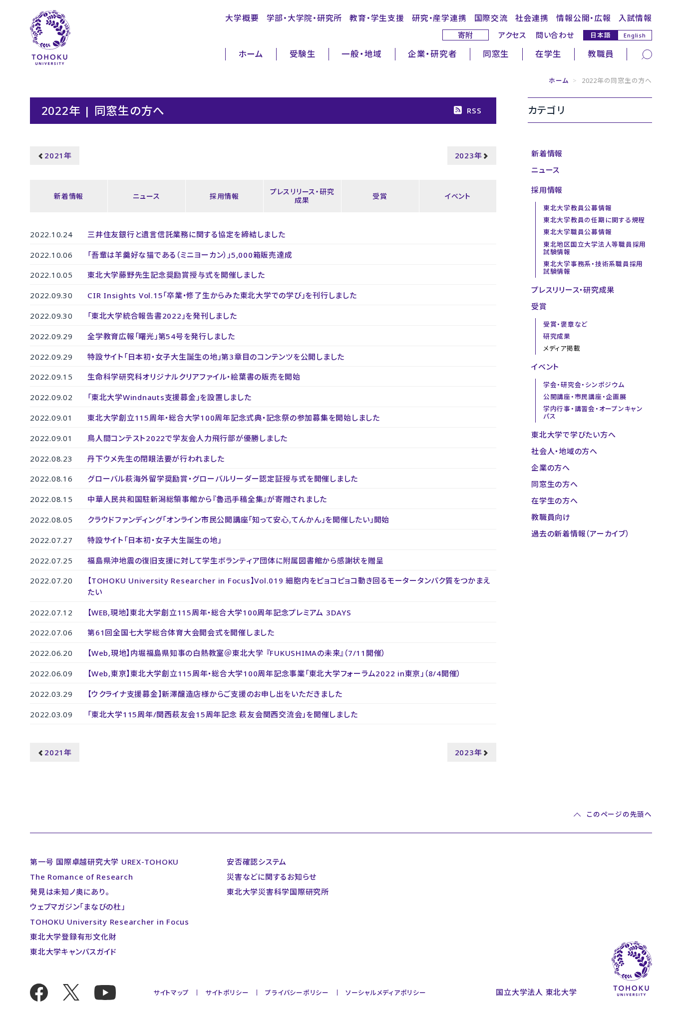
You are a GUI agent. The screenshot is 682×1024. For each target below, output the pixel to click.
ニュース (146, 196)
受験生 (303, 53)
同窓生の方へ (554, 484)
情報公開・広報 (583, 17)
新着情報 (68, 196)
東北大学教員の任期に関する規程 (594, 219)
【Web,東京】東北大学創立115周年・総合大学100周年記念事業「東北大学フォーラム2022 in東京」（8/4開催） (274, 673)
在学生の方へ (554, 501)
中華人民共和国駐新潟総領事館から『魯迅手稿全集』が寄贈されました (207, 499)
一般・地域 (361, 53)
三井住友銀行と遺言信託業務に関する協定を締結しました (186, 234)
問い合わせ (555, 35)
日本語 (600, 34)
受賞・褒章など (565, 324)
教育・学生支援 (376, 17)
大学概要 (242, 17)
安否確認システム (257, 862)
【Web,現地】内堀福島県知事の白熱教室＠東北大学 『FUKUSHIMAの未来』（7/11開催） (236, 653)
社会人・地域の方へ (564, 451)
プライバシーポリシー (297, 992)
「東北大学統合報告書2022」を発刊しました (162, 316)
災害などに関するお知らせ (272, 877)
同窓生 (496, 53)
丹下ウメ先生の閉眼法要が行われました (156, 459)
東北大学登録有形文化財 (73, 937)
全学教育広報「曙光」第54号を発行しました (161, 336)
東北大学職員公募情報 (577, 231)
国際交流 (491, 17)
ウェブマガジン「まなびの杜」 (77, 907)
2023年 (468, 155)
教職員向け (551, 517)
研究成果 (557, 336)
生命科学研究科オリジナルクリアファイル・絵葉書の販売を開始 (194, 377)
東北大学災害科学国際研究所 (278, 892)
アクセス (512, 35)
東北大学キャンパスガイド (73, 952)
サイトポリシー (227, 992)
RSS (474, 110)
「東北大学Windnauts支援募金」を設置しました (169, 397)
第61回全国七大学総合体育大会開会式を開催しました (181, 632)
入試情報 (635, 17)
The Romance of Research (81, 877)
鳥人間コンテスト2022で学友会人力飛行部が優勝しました (187, 438)
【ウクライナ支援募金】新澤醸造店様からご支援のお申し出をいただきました (214, 694)
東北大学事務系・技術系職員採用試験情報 (593, 267)
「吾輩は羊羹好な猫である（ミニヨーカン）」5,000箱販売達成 (189, 255)
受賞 (379, 196)
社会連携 (532, 17)
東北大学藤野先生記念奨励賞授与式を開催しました (176, 275)
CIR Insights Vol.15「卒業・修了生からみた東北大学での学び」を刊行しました (222, 295)
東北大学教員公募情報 (577, 207)
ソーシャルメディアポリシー (385, 992)
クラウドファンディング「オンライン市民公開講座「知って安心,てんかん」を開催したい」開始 (238, 519)
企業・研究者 (432, 53)
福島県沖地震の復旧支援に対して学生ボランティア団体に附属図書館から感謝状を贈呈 (235, 560)
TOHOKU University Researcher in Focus (109, 922)
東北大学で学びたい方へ (573, 435)
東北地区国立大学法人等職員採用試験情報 (594, 248)
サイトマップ (171, 992)
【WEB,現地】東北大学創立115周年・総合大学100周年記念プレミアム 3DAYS (219, 612)
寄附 (466, 35)
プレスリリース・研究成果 (302, 196)
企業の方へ (550, 468)
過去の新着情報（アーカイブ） (580, 533)
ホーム (251, 53)
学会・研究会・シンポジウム (584, 384)
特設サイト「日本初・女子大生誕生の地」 (154, 540)
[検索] (647, 53)
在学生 (548, 53)
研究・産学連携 (439, 17)
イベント (458, 196)
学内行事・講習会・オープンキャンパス (593, 412)
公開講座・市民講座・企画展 (585, 396)
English (635, 35)
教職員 (601, 53)
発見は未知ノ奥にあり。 (69, 892)
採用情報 (224, 196)
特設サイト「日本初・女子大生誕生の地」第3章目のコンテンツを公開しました (215, 357)
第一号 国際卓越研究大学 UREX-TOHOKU (104, 862)
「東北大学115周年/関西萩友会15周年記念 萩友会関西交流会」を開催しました (222, 714)
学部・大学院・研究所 (304, 17)
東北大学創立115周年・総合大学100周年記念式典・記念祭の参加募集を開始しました (233, 418)
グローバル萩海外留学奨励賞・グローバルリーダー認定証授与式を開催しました (222, 479)
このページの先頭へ (619, 815)
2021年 (58, 155)
